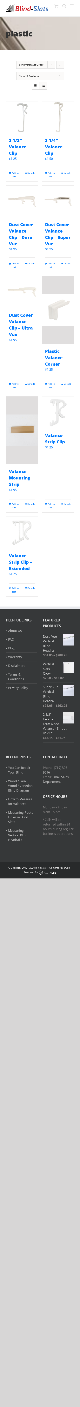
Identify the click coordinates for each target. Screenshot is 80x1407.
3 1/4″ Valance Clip (54, 146)
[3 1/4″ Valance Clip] (58, 117)
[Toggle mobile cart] (56, 6)
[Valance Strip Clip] (58, 412)
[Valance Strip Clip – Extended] (22, 533)
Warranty (15, 657)
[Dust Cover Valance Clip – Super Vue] (58, 201)
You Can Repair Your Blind (19, 770)
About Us (15, 631)
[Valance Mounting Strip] (22, 430)
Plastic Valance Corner (54, 357)
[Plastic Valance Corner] (58, 310)
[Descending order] (60, 65)
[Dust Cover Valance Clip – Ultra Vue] (22, 292)
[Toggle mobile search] (64, 6)
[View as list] (43, 85)
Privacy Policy (18, 688)
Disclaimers (16, 666)
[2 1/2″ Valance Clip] (22, 117)
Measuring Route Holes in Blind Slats (20, 817)
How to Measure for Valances (20, 801)
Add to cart (15, 174)
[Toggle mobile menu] (72, 6)
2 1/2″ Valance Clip (18, 146)
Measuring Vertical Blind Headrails (17, 835)
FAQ (11, 639)
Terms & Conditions (16, 676)
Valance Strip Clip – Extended (20, 562)
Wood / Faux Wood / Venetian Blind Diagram (20, 786)
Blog (11, 648)
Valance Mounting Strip (19, 477)
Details (31, 173)
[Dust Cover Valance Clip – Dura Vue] (22, 201)
